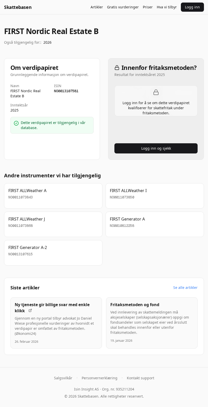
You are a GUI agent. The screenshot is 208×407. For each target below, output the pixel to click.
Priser (148, 7)
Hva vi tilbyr (167, 7)
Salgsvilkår (63, 377)
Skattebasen (17, 7)
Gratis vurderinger (123, 7)
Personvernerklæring (99, 377)
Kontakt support (140, 377)
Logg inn (192, 7)
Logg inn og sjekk (156, 148)
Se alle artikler (185, 287)
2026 (47, 42)
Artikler (97, 7)
